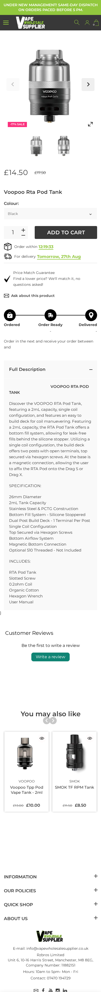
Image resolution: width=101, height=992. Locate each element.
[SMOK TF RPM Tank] (74, 753)
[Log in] (87, 23)
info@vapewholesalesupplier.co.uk (57, 948)
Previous (12, 84)
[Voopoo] (37, 146)
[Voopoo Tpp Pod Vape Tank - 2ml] (26, 753)
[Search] (77, 23)
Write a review (50, 656)
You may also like (51, 714)
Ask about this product (33, 295)
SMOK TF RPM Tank (74, 787)
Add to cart (66, 232)
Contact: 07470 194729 (51, 978)
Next (88, 84)
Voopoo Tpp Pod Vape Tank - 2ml (26, 790)
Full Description (27, 369)
